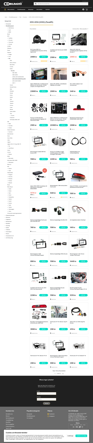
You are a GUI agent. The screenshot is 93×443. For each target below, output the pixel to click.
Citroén (10, 44)
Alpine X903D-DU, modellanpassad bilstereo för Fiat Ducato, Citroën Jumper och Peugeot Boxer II (58, 119)
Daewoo (9, 52)
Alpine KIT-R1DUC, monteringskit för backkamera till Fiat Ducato (78, 186)
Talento (11, 103)
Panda (11, 93)
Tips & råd (8, 428)
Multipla (12, 91)
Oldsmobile (10, 172)
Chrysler (11, 40)
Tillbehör (8, 229)
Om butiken (30, 418)
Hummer (11, 132)
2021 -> (14, 83)
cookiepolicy (40, 439)
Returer (8, 416)
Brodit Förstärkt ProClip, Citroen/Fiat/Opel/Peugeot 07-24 (78, 288)
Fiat (20, 17)
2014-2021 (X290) (16, 81)
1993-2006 (15, 74)
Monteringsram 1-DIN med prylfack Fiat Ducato (58, 186)
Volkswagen (11, 209)
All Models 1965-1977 (15, 119)
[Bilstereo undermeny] (6, 217)
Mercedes (11, 158)
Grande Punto (13, 87)
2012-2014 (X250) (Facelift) (36, 17)
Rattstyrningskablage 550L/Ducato (59, 254)
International (10, 134)
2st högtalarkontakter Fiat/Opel (77, 220)
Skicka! (46, 403)
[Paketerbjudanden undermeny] (6, 215)
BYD (8, 36)
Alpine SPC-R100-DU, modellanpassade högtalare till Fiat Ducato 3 (78, 51)
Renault (10, 182)
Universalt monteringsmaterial (14, 213)
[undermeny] (8, 28)
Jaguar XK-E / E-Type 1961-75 (14, 144)
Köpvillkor (8, 422)
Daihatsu (9, 48)
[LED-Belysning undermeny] (6, 237)
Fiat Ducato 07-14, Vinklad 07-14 (78, 355)
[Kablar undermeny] (6, 227)
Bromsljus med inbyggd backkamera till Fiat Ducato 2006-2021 (39, 322)
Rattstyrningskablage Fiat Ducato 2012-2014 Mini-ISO (38, 220)
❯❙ (63, 373)
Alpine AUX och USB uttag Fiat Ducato (77, 322)
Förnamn (39, 396)
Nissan (10, 168)
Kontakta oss (85, 1)
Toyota (10, 207)
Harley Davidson (11, 129)
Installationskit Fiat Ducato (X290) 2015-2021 (58, 50)
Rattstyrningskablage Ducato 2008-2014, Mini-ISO (57, 288)
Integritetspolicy (10, 426)
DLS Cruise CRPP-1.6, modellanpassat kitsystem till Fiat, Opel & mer (38, 51)
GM (8, 121)
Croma (11, 66)
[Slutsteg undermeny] (6, 225)
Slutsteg (8, 225)
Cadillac (10, 38)
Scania (10, 203)
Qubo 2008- (13, 111)
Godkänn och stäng (81, 435)
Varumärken (39, 9)
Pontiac (10, 180)
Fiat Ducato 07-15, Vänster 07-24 (38, 355)
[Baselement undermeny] (6, 221)
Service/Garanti (10, 418)
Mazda (10, 154)
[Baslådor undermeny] (6, 223)
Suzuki (10, 201)
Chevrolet (11, 42)
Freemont (12, 117)
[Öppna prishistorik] (33, 194)
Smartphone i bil (10, 235)
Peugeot (10, 174)
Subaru (10, 199)
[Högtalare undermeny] (6, 219)
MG (8, 166)
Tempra (11, 101)
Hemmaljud (8, 231)
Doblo (11, 68)
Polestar (10, 178)
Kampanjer (30, 9)
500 (11, 60)
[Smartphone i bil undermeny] (6, 235)
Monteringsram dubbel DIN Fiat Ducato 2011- (38, 152)
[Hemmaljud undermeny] (6, 231)
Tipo (11, 113)
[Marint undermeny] (6, 233)
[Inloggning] (83, 9)
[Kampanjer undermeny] (6, 24)
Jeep (8, 140)
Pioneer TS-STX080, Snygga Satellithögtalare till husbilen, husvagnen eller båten (57, 153)
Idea (11, 89)
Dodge (10, 54)
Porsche (10, 176)
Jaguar (9, 142)
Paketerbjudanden (10, 215)
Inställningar (70, 435)
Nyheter (48, 9)
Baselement (9, 221)
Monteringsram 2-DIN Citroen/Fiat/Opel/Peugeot (37, 254)
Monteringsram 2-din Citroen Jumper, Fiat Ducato (77, 254)
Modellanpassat (21, 9)
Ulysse (12, 115)
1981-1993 (14, 72)
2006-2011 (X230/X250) (18, 77)
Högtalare (8, 219)
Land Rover (11, 148)
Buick (8, 34)
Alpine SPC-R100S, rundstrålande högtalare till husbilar (58, 84)
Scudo (11, 85)
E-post (38, 391)
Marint (7, 233)
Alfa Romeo (11, 28)
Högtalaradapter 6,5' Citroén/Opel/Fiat (75, 152)
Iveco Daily (9, 138)
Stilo (11, 99)
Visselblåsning (9, 420)
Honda (10, 127)
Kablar (7, 227)
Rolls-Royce (10, 187)
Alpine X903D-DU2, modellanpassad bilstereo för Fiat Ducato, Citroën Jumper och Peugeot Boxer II (39, 85)
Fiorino (11, 105)
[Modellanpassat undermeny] (6, 26)
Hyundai (10, 125)
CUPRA (9, 46)
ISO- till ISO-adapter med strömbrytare (76, 84)
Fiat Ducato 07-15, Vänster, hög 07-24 (59, 322)
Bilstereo (8, 217)
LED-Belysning (9, 237)
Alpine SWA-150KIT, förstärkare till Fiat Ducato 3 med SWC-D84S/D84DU (38, 187)
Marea (11, 109)
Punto (11, 95)
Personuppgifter (10, 424)
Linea (11, 107)
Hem (6, 17)
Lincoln (9, 152)
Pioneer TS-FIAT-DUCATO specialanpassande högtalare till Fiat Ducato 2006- (38, 119)
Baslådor (8, 223)
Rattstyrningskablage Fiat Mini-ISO (58, 220)
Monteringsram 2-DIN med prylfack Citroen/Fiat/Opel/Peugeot (58, 356)
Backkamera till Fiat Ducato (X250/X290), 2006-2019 (76, 118)
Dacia (8, 50)
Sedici (11, 97)
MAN (8, 156)
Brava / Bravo (13, 62)
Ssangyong (11, 197)
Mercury (9, 164)
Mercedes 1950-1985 (12, 160)
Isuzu (8, 136)
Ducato (25, 17)
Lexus (8, 150)
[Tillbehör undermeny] (6, 229)
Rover (8, 184)
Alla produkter (10, 9)
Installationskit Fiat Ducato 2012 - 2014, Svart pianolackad (38, 288)
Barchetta (12, 64)
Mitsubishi (11, 162)
